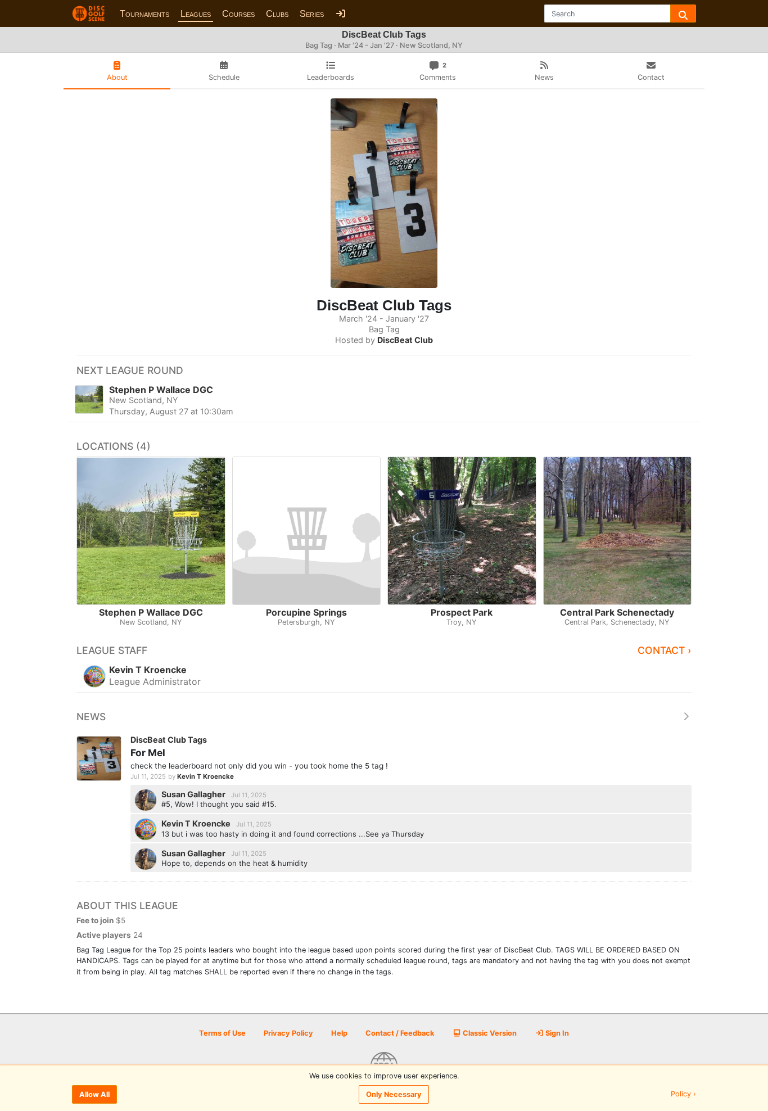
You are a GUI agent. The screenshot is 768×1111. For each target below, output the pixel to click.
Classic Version (489, 1033)
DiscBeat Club (405, 340)
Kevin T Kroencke (205, 776)
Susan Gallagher (194, 794)
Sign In (556, 1033)
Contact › (665, 650)
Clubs (277, 14)
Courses (238, 14)
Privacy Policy (288, 1033)
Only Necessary (394, 1094)
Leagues (195, 14)
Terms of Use (222, 1033)
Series (312, 14)
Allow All (94, 1094)
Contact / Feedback (399, 1033)
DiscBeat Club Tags (168, 739)
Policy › (683, 1094)
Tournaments (144, 14)
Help (339, 1033)
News (91, 716)
